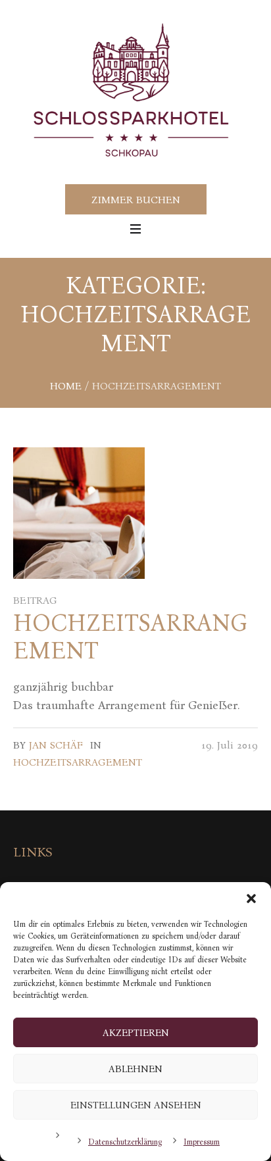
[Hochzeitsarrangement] (79, 513)
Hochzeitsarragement (77, 762)
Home (66, 386)
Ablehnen (135, 1069)
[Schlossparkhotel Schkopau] (135, 91)
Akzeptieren (136, 1033)
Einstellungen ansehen (135, 1105)
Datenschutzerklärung (125, 1142)
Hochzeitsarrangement (130, 636)
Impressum (202, 1142)
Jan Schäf (56, 745)
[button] (251, 898)
